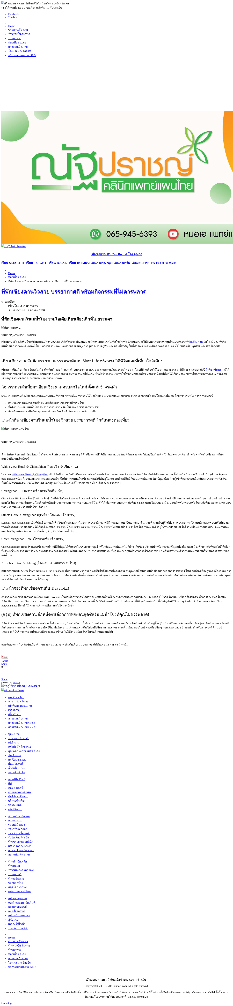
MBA (85, 262)
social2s (16, 682)
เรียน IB (74, 263)
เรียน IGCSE (58, 263)
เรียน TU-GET (36, 263)
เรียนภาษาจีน (122, 262)
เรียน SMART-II (12, 263)
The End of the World (163, 262)
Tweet (4, 660)
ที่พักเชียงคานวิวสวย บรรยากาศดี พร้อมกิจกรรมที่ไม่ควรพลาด (74, 292)
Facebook (13, 14)
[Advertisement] (116, 84)
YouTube (13, 17)
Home (11, 273)
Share (4, 663)
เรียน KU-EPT (140, 262)
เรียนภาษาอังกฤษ (101, 262)
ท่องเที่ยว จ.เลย (17, 277)
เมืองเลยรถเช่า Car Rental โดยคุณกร (116, 254)
